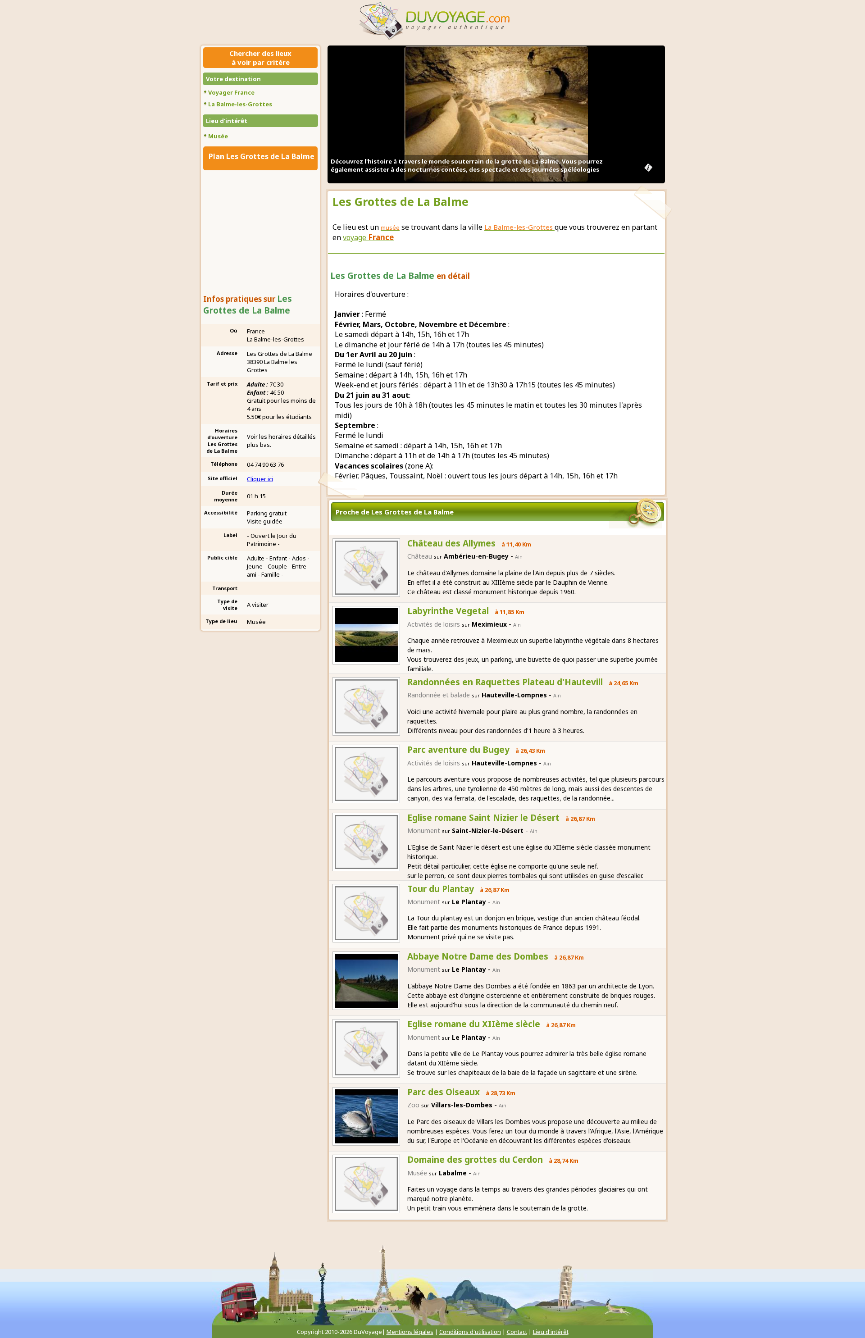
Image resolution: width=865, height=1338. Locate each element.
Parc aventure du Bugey (458, 749)
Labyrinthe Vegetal (448, 611)
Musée (218, 136)
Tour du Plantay (440, 889)
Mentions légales (410, 1332)
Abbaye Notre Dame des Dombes (477, 956)
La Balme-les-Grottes (240, 104)
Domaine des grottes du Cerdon (475, 1159)
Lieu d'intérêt (226, 121)
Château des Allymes (451, 543)
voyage (368, 237)
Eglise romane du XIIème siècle (473, 1024)
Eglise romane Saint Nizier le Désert (483, 818)
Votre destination (233, 79)
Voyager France (231, 92)
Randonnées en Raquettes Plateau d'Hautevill (505, 682)
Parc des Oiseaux (443, 1092)
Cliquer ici (260, 479)
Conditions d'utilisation (470, 1332)
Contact (517, 1332)
